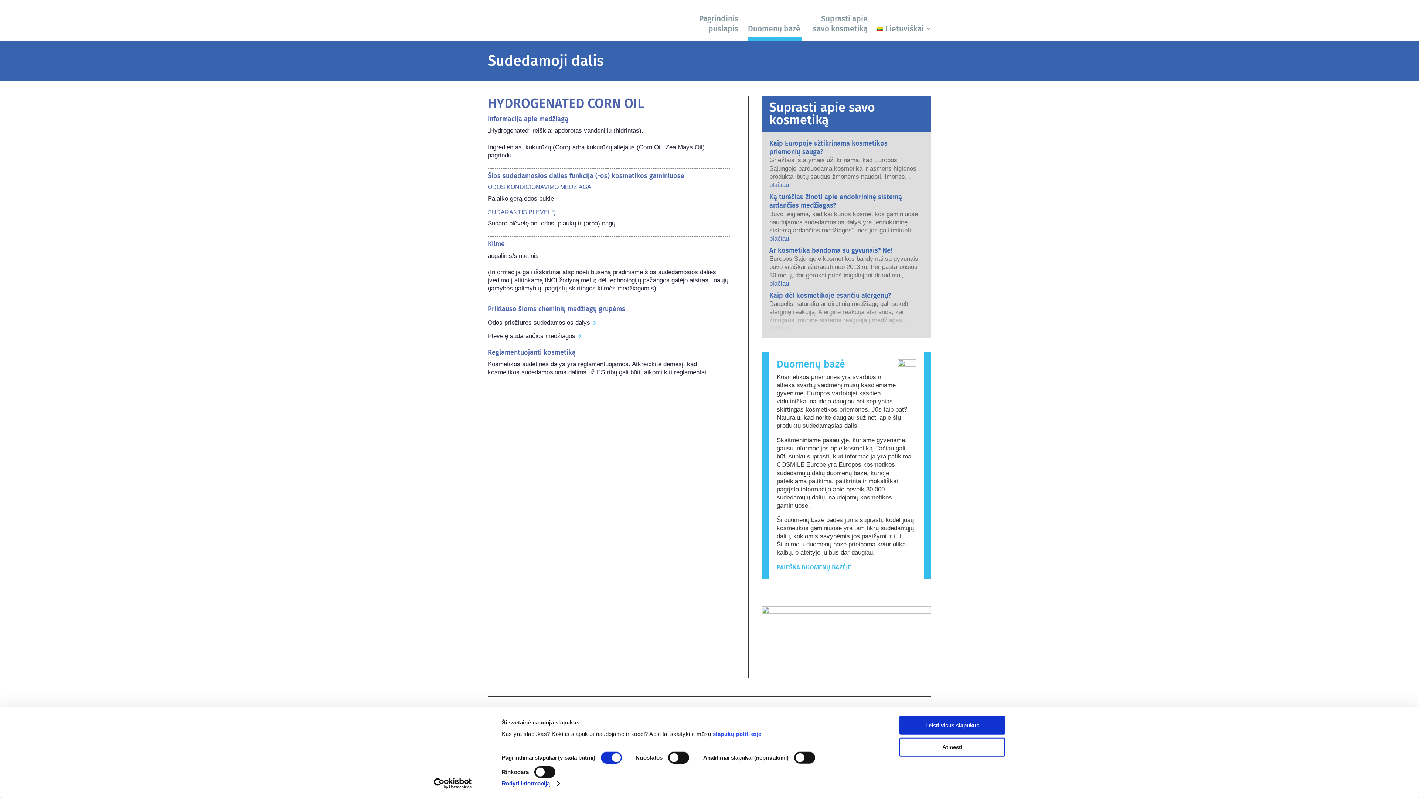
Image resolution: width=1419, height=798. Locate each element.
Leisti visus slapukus (952, 725)
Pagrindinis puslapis (718, 24)
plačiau (779, 184)
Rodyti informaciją (526, 783)
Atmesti (952, 747)
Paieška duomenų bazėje (814, 567)
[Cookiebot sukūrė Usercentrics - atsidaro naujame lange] (453, 783)
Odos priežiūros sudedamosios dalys (539, 322)
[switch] (678, 758)
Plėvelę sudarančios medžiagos (531, 336)
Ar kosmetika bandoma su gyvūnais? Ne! (830, 250)
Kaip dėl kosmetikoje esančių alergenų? (830, 295)
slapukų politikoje (737, 734)
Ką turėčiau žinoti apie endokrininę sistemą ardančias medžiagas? (835, 201)
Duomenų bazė (774, 29)
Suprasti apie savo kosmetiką (840, 24)
